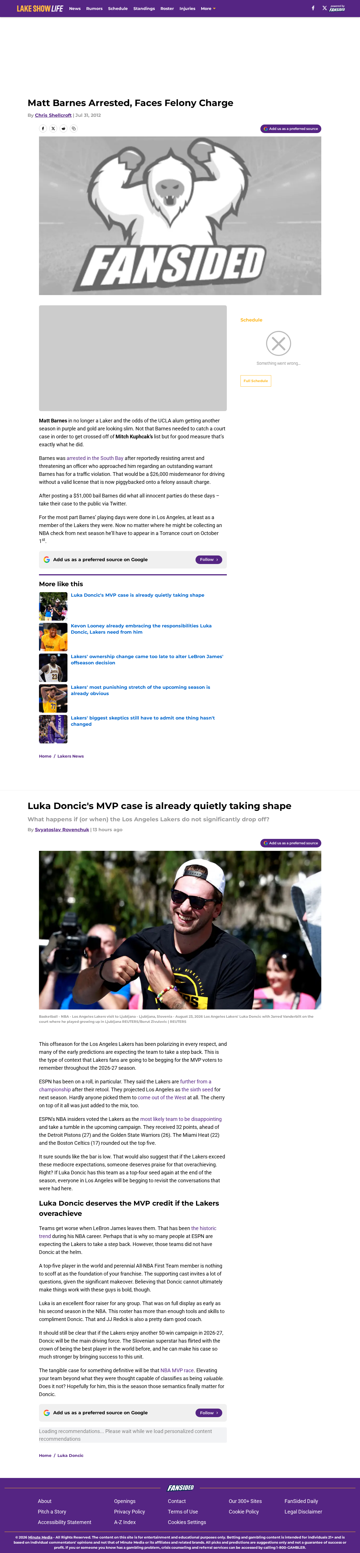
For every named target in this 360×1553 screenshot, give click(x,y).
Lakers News (70, 756)
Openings (124, 1501)
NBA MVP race (177, 1370)
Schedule (118, 8)
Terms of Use (183, 1512)
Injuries (187, 8)
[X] (324, 8)
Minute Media (40, 1537)
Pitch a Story (52, 1512)
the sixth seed (197, 1089)
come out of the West (162, 1097)
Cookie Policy (244, 1512)
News (75, 8)
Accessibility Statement (64, 1522)
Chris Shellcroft (53, 115)
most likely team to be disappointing (181, 1119)
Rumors (94, 8)
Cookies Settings (187, 1522)
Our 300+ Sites (245, 1501)
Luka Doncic (70, 1455)
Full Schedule (256, 381)
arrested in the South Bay (96, 458)
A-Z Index (125, 1522)
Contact (177, 1501)
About (45, 1501)
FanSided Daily (301, 1501)
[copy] (74, 128)
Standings (144, 8)
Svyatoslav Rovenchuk (62, 829)
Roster (167, 8)
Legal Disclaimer (303, 1512)
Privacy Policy (129, 1512)
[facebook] (313, 8)
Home (45, 756)
